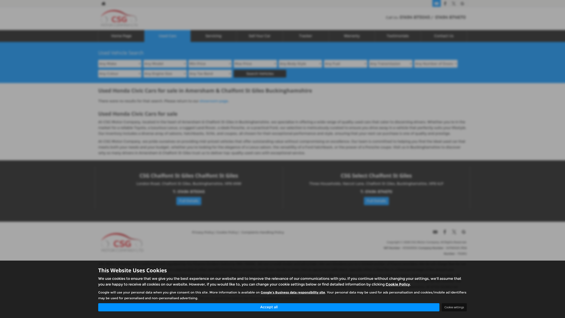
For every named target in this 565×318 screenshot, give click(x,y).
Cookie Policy (398, 284)
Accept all (269, 307)
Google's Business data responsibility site (293, 292)
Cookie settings (454, 307)
